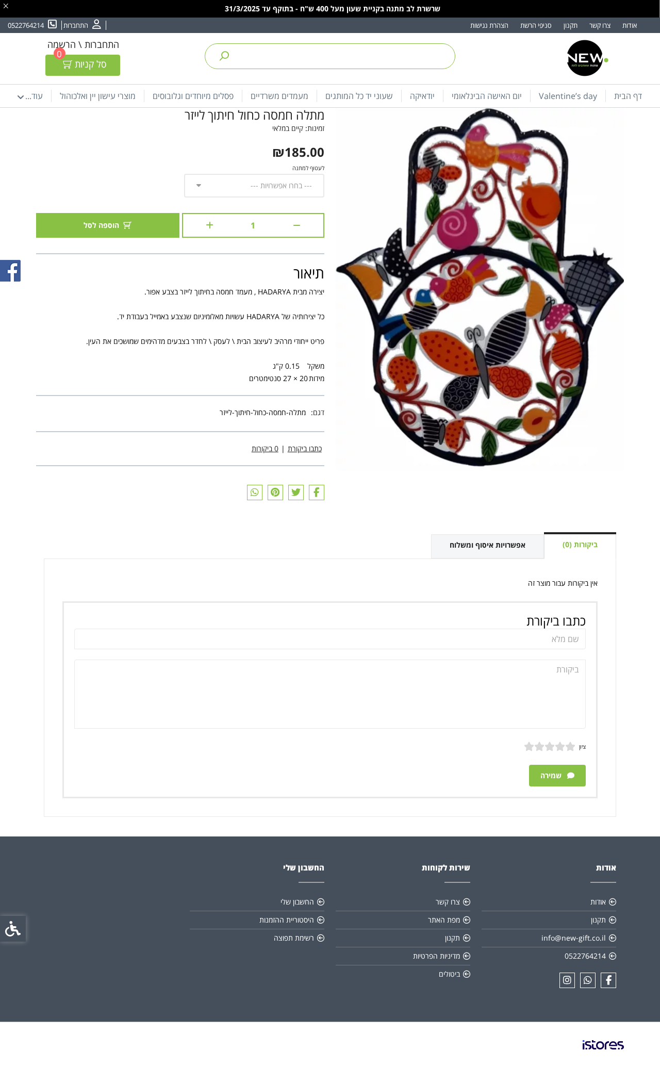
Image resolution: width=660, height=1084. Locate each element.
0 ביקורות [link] (265, 448)
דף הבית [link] (628, 96)
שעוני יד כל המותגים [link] (359, 96)
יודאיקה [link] (422, 96)
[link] (82, 25)
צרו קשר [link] (599, 25)
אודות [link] (629, 25)
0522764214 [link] (585, 956)
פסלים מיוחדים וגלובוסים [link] (193, 96)
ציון (582, 746)
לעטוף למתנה (308, 168)
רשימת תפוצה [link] (294, 938)
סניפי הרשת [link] (536, 25)
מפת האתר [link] (444, 920)
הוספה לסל (101, 225)
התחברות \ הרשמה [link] (83, 44)
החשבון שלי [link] (297, 902)
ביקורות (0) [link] (580, 544)
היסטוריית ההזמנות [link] (286, 920)
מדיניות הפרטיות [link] (436, 956)
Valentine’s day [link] (568, 96)
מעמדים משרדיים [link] (279, 96)
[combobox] (254, 186)
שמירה (552, 775)
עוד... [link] (34, 96)
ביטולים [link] (449, 974)
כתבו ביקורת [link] (305, 448)
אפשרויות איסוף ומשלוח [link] (487, 545)
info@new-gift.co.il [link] (573, 938)
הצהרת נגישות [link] (489, 25)
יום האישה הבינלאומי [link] (487, 96)
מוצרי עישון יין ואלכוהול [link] (98, 96)
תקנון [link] (571, 25)
